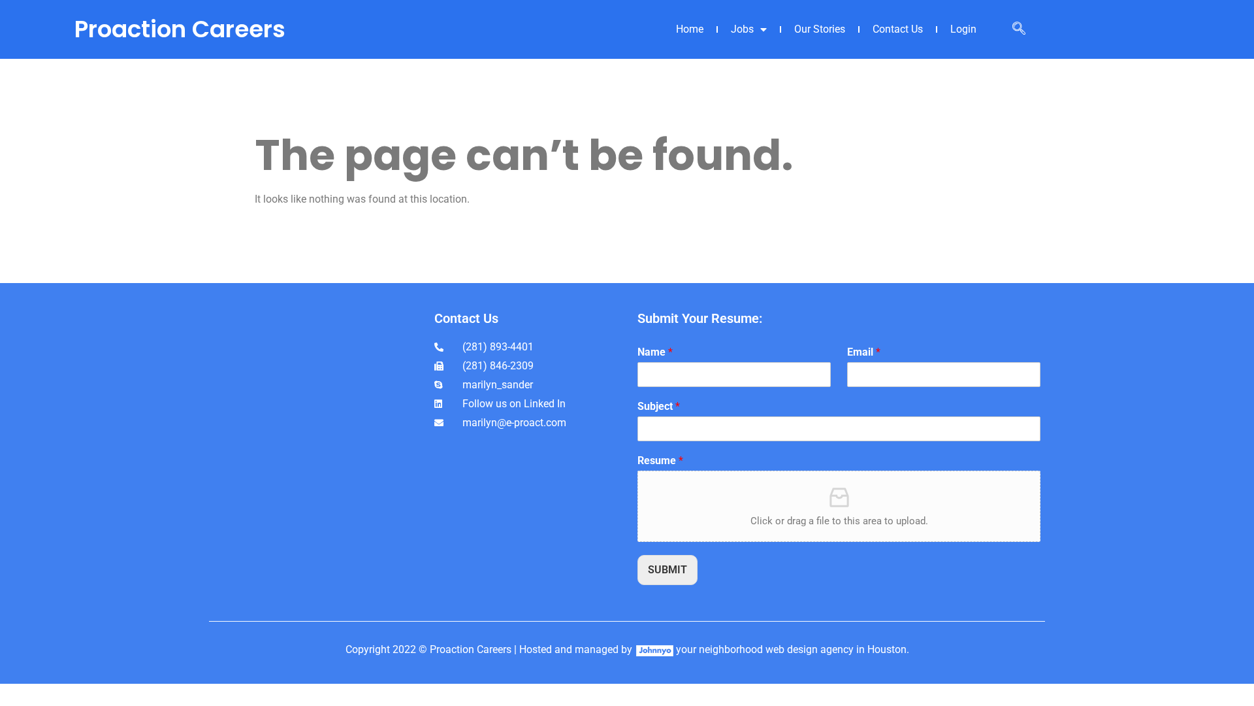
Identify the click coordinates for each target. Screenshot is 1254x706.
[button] (1019, 29)
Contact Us (898, 29)
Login (963, 29)
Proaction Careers (179, 29)
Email (863, 352)
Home (689, 29)
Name (655, 352)
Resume (660, 460)
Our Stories (819, 29)
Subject (658, 406)
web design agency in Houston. (837, 649)
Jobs (742, 29)
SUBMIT (667, 569)
